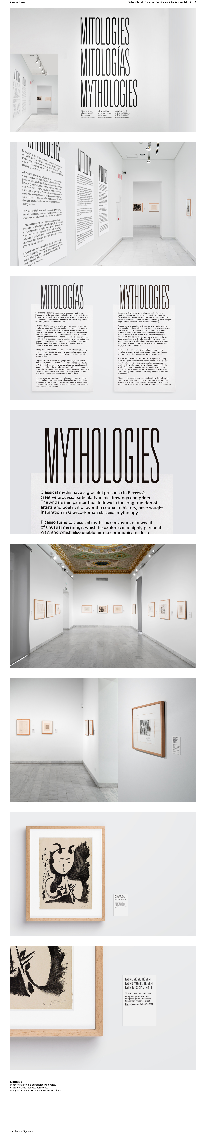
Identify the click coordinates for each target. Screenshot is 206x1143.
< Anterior (15, 1131)
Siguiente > (29, 1131)
